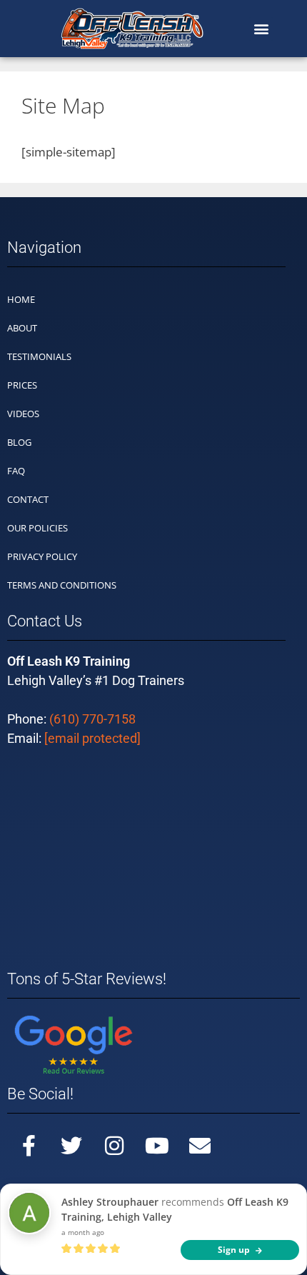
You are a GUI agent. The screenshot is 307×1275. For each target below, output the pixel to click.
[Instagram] (114, 1145)
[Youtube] (157, 1145)
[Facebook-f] (28, 1145)
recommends (174, 1209)
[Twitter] (71, 1145)
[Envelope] (199, 1145)
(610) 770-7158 (92, 718)
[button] (261, 29)
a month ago (82, 1232)
